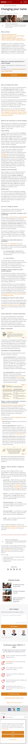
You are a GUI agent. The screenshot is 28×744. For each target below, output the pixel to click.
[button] (1, 5)
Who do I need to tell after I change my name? (13, 40)
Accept (12, 732)
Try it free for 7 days (14, 694)
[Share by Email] (20, 569)
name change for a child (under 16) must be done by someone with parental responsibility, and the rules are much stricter (13, 113)
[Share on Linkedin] (14, 569)
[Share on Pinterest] (17, 569)
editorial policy (8, 549)
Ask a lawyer (12, 528)
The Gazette (21, 377)
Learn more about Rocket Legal (14, 698)
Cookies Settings (13, 739)
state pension (19, 485)
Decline (13, 736)
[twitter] (14, 709)
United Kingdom (9, 717)
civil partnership (22, 217)
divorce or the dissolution (11, 244)
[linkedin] (18, 709)
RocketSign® (9, 661)
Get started (14, 75)
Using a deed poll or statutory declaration (12, 38)
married (10, 217)
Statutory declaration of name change (14, 110)
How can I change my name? (9, 37)
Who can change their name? (9, 34)
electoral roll (17, 486)
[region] (13, 731)
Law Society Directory (19, 434)
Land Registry (17, 488)
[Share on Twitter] (11, 569)
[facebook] (9, 709)
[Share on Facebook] (8, 569)
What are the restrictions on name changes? (13, 36)
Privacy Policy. (6, 728)
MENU (25, 1)
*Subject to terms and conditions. (14, 702)
